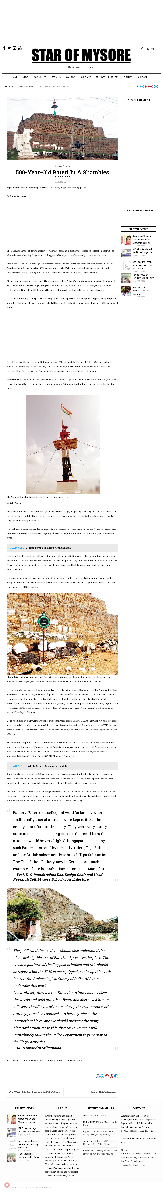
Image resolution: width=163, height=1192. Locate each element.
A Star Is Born (99, 1115)
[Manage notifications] (7, 1185)
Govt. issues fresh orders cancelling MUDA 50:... (142, 265)
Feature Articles (25, 86)
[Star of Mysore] (81, 59)
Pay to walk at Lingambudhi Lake (143, 276)
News (25, 77)
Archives (100, 77)
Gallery (114, 77)
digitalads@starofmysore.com (143, 1153)
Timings (128, 77)
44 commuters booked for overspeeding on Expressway (98, 1133)
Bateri (15, 1060)
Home (14, 77)
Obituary (86, 77)
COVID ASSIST (40, 77)
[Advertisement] (81, 22)
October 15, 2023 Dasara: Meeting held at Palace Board (99, 1143)
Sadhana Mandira (103, 1091)
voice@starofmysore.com (133, 1164)
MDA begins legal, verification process (143, 251)
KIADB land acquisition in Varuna (140, 290)
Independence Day (33, 1060)
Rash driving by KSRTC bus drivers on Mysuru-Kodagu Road (100, 1152)
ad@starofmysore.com (144, 1157)
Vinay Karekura (75, 1060)
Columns (70, 77)
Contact (142, 77)
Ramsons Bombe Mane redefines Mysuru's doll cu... (142, 239)
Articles (56, 77)
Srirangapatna (55, 1060)
